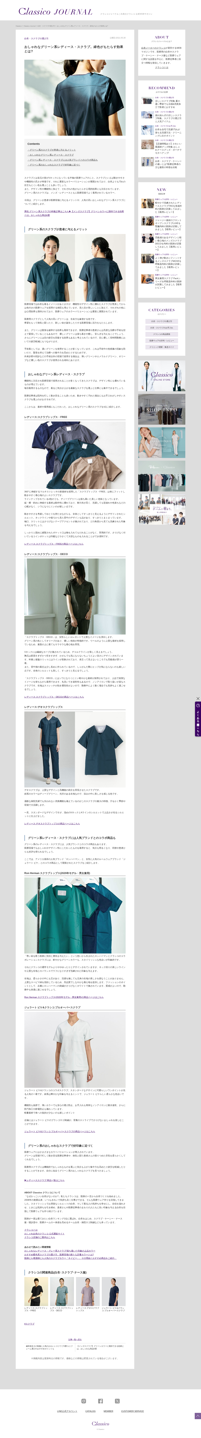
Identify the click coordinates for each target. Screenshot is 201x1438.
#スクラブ (29, 1324)
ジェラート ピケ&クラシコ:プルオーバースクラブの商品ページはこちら (59, 1131)
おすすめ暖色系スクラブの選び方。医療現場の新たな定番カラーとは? (59, 1254)
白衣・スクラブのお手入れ (165, 126)
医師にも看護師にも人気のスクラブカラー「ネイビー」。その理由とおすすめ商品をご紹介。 (70, 1258)
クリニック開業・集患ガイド (161, 347)
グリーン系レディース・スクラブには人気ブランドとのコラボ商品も (64, 160)
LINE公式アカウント (67, 1411)
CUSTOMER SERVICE (132, 1411)
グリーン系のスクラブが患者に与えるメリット (53, 150)
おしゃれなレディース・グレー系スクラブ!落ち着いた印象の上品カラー (59, 1251)
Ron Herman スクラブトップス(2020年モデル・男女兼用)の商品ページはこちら (64, 997)
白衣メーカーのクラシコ (153, 48)
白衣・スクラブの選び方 (36, 38)
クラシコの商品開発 (161, 334)
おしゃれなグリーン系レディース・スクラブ (52, 155)
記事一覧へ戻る (75, 1339)
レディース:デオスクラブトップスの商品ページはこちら (52, 823)
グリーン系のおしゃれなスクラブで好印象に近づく (55, 164)
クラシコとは (31, 1230)
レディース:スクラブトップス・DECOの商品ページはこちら (54, 697)
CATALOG (90, 1411)
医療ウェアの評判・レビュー (166, 199)
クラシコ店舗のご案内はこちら (39, 1237)
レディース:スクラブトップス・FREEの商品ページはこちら (54, 544)
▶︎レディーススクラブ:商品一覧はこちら (44, 1180)
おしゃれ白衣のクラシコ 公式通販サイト (44, 1233)
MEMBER (108, 1411)
